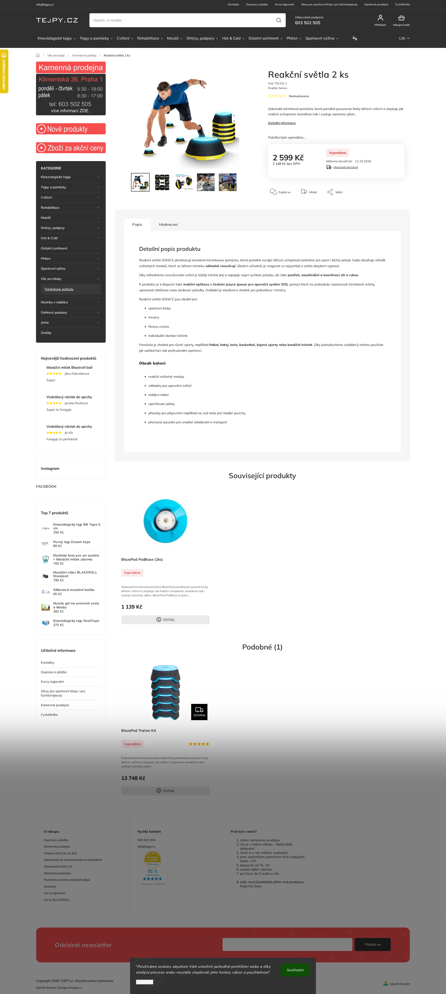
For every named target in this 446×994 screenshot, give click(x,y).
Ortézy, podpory (53, 228)
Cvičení (46, 197)
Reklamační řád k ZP (58, 866)
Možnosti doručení (346, 167)
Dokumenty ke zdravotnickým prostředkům (73, 859)
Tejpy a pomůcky (53, 187)
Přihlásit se (373, 944)
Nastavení (144, 982)
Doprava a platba (257, 4)
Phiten (46, 258)
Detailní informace (282, 123)
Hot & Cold (49, 238)
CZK (402, 38)
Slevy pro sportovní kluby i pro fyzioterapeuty (329, 4)
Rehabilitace (50, 207)
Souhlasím (295, 970)
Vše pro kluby (51, 279)
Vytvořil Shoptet (400, 984)
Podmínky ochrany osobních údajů (67, 879)
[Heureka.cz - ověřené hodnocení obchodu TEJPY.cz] (176, 870)
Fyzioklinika (402, 4)
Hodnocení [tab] (168, 224)
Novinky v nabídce (54, 302)
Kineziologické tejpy (56, 177)
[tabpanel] (165, 556)
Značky (46, 333)
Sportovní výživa (53, 268)
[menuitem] (56, 38)
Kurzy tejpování (284, 4)
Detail (169, 620)
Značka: (277, 88)
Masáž (46, 217)
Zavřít (390, 206)
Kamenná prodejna (376, 4)
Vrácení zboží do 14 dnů (60, 853)
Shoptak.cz (75, 987)
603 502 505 (147, 840)
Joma (45, 322)
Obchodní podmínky (57, 873)
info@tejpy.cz (146, 846)
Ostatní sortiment (54, 248)
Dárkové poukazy (54, 312)
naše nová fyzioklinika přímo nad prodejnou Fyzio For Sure (272, 884)
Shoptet (51, 987)
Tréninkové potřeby (58, 289)
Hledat (278, 20)
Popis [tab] (137, 224)
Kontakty (233, 4)
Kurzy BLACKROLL (57, 899)
